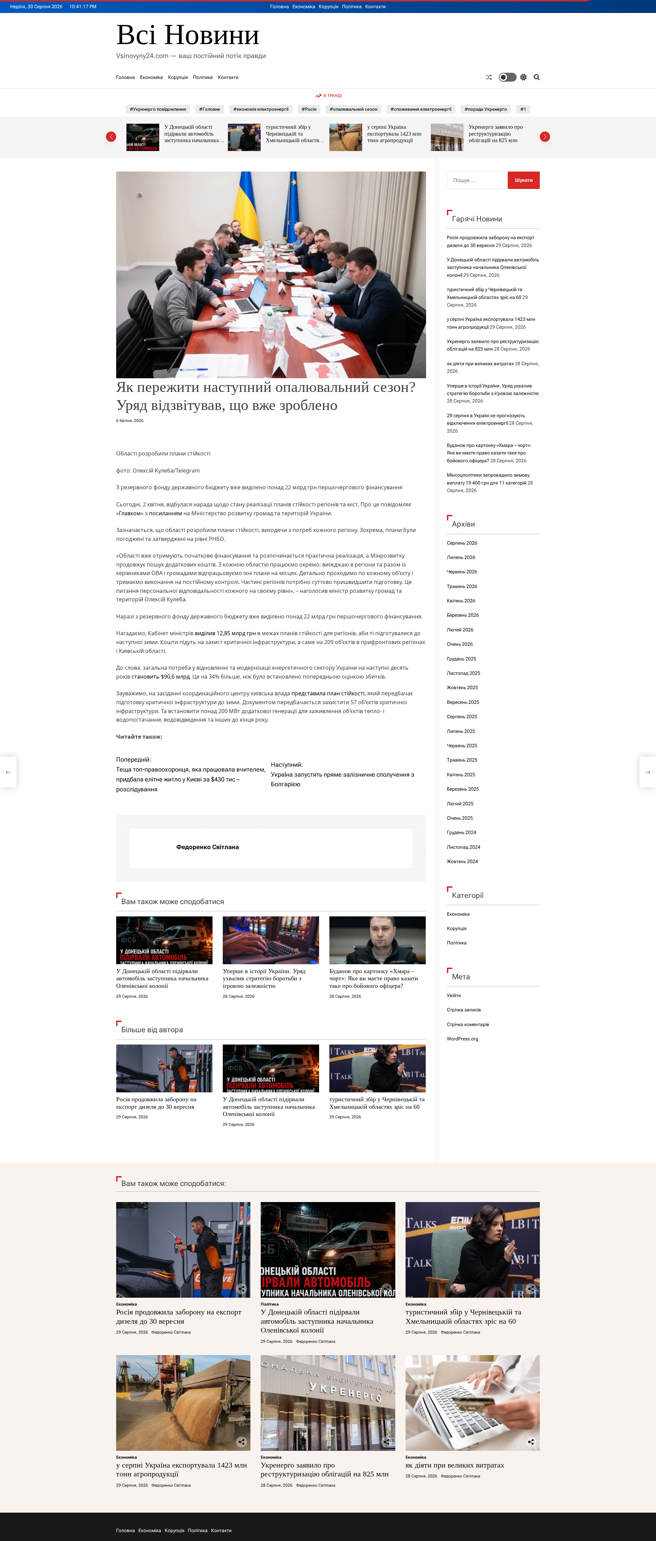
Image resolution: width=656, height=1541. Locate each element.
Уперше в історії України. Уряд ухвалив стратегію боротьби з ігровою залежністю (264, 978)
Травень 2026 (462, 586)
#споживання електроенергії (421, 109)
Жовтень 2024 (462, 861)
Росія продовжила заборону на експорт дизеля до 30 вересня (156, 1103)
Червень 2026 (462, 571)
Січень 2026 (460, 644)
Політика (352, 6)
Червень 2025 (462, 745)
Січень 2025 (460, 818)
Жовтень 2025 (462, 687)
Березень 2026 (463, 615)
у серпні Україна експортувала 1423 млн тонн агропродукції (293, 134)
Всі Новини (187, 34)
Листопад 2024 (463, 847)
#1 (523, 109)
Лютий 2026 (460, 629)
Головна (279, 6)
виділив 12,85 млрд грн (225, 633)
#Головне (209, 109)
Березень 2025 (463, 789)
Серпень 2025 (462, 716)
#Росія (309, 109)
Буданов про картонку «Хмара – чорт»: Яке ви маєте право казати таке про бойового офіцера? (373, 978)
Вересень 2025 (463, 702)
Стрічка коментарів (468, 1024)
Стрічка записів (464, 1009)
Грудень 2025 (461, 659)
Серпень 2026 (462, 543)
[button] (111, 137)
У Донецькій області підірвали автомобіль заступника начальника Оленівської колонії (162, 978)
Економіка (303, 6)
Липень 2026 (461, 557)
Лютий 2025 (460, 803)
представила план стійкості (328, 693)
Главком (130, 513)
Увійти (454, 995)
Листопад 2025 (463, 673)
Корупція (329, 6)
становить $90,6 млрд (161, 676)
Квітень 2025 (461, 774)
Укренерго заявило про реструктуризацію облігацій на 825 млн (394, 134)
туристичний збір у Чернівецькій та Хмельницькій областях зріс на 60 (192, 137)
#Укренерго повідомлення (158, 109)
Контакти (375, 6)
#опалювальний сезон (353, 109)
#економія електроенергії (260, 109)
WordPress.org (462, 1038)
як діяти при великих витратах (480, 363)
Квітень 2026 (461, 600)
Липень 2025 (461, 731)
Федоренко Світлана (207, 846)
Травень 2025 (462, 760)
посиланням (165, 513)
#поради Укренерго (486, 109)
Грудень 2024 (461, 832)
